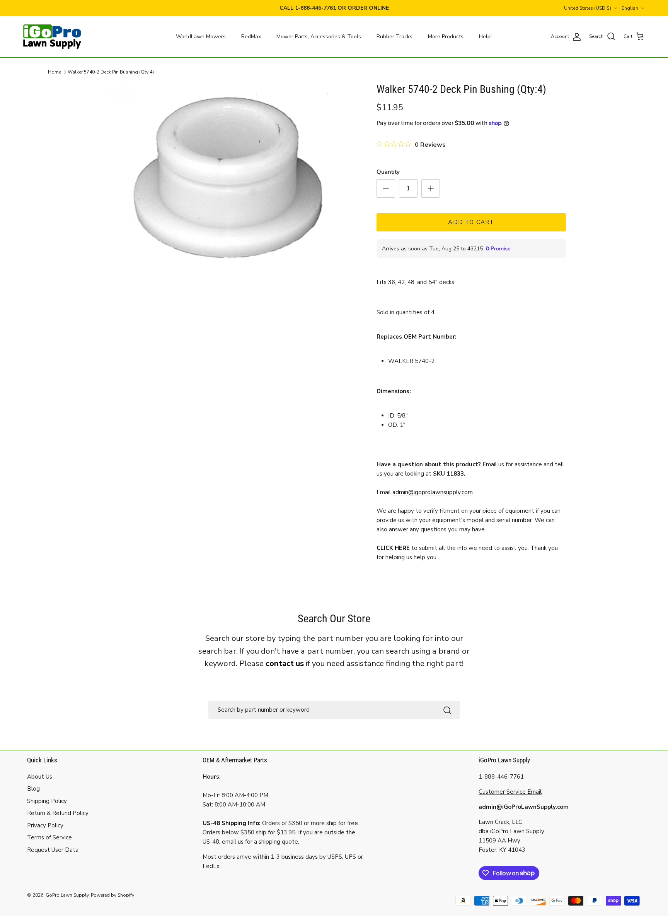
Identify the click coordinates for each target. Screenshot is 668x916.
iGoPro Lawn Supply (66, 895)
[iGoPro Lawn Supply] (52, 37)
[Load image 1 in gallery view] (231, 178)
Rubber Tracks (394, 36)
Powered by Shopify (112, 895)
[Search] (447, 710)
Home (54, 72)
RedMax (251, 36)
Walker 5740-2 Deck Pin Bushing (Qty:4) (111, 72)
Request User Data (52, 850)
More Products (446, 36)
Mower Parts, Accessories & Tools (318, 36)
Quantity (388, 172)
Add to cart (471, 222)
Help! (485, 36)
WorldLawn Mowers (201, 36)
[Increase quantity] (430, 188)
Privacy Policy (45, 825)
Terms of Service (49, 837)
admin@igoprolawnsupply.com (432, 492)
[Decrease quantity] (386, 188)
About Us (39, 777)
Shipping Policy (47, 801)
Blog (33, 789)
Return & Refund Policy (58, 813)
